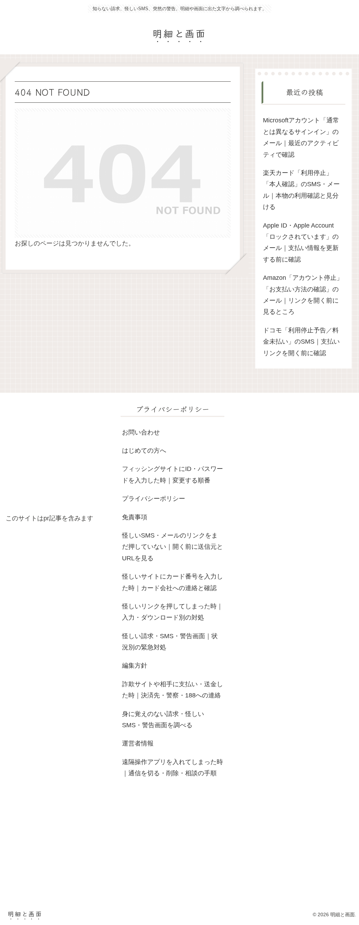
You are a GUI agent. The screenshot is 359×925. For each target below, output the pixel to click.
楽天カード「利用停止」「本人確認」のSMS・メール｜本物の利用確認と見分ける (301, 189)
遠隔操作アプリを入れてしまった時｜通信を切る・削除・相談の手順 (172, 767)
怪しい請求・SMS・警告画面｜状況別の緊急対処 (170, 642)
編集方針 (134, 665)
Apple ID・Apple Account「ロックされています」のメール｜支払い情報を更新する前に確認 (301, 242)
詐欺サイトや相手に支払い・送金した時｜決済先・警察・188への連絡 (172, 690)
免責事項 (134, 517)
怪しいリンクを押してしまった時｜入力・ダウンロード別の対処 (172, 612)
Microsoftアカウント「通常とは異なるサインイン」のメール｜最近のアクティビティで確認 (301, 137)
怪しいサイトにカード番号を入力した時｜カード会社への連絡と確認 (172, 582)
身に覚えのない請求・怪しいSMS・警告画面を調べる (163, 719)
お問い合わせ (141, 432)
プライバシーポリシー (153, 498)
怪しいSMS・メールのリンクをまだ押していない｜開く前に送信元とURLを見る (172, 547)
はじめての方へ (144, 450)
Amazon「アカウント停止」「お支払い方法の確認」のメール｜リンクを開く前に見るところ (303, 294)
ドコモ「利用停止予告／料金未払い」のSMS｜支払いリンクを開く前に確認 (301, 342)
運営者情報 (138, 743)
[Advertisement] (57, 457)
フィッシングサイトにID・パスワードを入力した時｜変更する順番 (172, 474)
